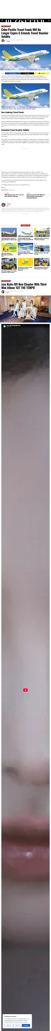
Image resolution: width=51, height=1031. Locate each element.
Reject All (17, 1025)
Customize (8, 1025)
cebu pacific (12, 190)
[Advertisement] (25, 9)
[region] (17, 1021)
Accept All (26, 1025)
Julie (8, 292)
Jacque (8, 41)
